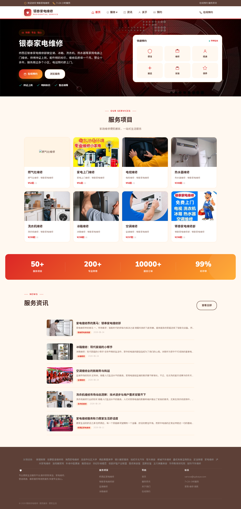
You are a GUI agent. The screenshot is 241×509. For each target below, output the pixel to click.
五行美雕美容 (160, 463)
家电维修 (209, 459)
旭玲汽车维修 (194, 463)
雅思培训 (86, 463)
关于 (144, 12)
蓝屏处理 (146, 463)
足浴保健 (198, 459)
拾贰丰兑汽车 (137, 459)
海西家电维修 (72, 459)
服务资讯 (212, 3)
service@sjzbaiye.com (195, 476)
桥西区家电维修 (106, 476)
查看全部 (207, 305)
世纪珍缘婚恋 (100, 463)
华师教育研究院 (177, 463)
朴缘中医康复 (73, 463)
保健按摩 (40, 459)
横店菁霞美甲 (106, 459)
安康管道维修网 (55, 459)
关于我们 (146, 486)
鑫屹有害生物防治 (182, 459)
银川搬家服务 (122, 459)
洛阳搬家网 (58, 463)
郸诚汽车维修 (164, 459)
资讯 (129, 12)
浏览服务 (55, 74)
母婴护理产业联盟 (118, 463)
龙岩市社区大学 (89, 459)
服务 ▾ (113, 12)
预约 (159, 12)
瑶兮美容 (150, 459)
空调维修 (103, 486)
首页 (97, 12)
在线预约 (203, 3)
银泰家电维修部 (106, 481)
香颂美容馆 (134, 463)
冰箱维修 (103, 491)
